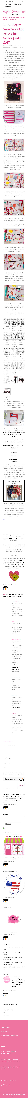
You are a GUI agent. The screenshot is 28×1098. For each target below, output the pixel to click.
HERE (23, 280)
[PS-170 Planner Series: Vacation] (21, 335)
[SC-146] (7, 391)
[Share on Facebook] (3, 589)
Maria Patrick (14, 456)
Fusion (13, 566)
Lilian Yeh (14, 695)
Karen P (14, 713)
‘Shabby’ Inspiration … (7, 1053)
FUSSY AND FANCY (16, 666)
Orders (20, 4)
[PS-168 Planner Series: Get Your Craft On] (14, 351)
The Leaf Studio (16, 707)
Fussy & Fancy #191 (19, 564)
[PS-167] (7, 335)
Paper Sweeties (16, 594)
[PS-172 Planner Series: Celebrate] (7, 351)
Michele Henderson (14, 459)
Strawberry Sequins (14, 434)
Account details (8, 4)
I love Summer (13, 432)
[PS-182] (14, 335)
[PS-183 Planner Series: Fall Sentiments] (21, 322)
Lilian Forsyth (14, 449)
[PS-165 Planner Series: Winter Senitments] (7, 365)
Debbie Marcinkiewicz (8, 445)
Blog (14, 45)
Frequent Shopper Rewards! (10, 1004)
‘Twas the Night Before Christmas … (10, 1061)
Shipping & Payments (8, 1010)
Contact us (7, 857)
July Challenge (9, 465)
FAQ (4, 1007)
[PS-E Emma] (21, 365)
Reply (16, 605)
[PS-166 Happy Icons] (14, 365)
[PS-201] (14, 322)
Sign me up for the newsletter (12, 788)
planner (11, 596)
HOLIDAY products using (14, 538)
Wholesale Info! (7, 1016)
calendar (8, 594)
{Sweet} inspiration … (6, 1069)
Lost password (7, 6)
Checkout (15, 4)
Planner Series (17, 596)
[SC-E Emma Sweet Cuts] (14, 379)
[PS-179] (21, 351)
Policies (5, 1013)
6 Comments (15, 47)
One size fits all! (14, 932)
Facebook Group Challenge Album (13, 478)
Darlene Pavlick (16, 639)
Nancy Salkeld (14, 461)
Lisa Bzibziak (14, 452)
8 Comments (15, 1059)
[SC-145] (21, 379)
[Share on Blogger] (5, 589)
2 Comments (12, 1051)
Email (6, 821)
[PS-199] (7, 322)
